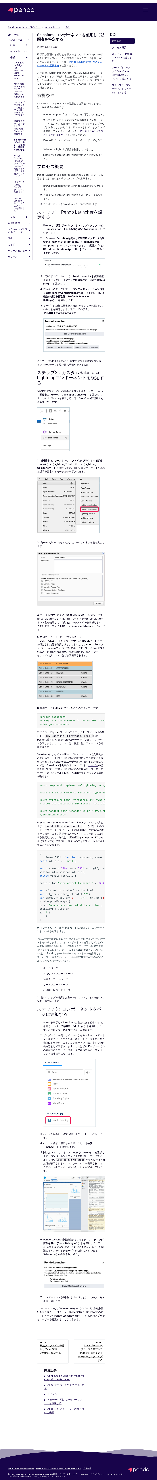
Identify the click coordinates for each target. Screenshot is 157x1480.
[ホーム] (21, 10)
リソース (13, 256)
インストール (52, 27)
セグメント (53, 1394)
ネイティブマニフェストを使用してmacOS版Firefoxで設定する (19, 108)
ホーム (15, 34)
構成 (67, 27)
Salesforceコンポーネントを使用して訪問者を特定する (19, 144)
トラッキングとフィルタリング (17, 231)
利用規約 (87, 1468)
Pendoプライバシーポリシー (21, 1468)
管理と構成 (14, 223)
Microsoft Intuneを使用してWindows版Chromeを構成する (19, 90)
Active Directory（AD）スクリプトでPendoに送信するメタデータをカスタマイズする (19, 165)
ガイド (11, 244)
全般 (12, 216)
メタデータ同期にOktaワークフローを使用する (19, 187)
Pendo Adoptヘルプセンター (24, 27)
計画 (12, 45)
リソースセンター (17, 250)
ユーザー (93, 765)
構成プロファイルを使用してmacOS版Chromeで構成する (19, 127)
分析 (10, 238)
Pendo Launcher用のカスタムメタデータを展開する (19, 204)
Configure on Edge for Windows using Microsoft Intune (19, 70)
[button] (145, 9)
